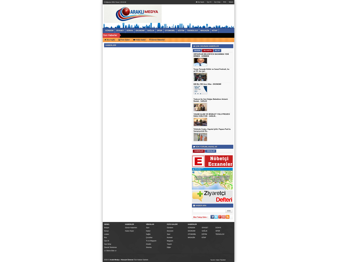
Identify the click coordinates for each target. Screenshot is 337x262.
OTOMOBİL (192, 234)
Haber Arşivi (129, 231)
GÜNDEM (191, 228)
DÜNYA (218, 228)
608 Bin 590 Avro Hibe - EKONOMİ (207, 84)
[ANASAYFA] (133, 13)
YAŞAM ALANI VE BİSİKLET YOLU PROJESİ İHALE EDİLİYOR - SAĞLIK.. (212, 115)
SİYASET (205, 228)
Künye (106, 231)
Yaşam (169, 244)
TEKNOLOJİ (219, 234)
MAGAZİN (191, 237)
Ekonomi (170, 231)
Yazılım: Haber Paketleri (218, 260)
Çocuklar (149, 237)
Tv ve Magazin (151, 241)
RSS (224, 2)
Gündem (170, 228)
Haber (148, 231)
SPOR (217, 231)
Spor (147, 228)
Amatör (148, 244)
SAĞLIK (204, 231)
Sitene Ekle (110, 251)
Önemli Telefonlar (110, 247)
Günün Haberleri (131, 228)
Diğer (169, 247)
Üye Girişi (217, 2)
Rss (105, 237)
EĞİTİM (204, 234)
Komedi (169, 237)
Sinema (149, 247)
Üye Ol (209, 2)
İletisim (231, 2)
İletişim (106, 228)
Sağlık (148, 234)
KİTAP (204, 237)
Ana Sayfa (200, 2)
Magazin (170, 241)
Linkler (106, 234)
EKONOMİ (191, 231)
